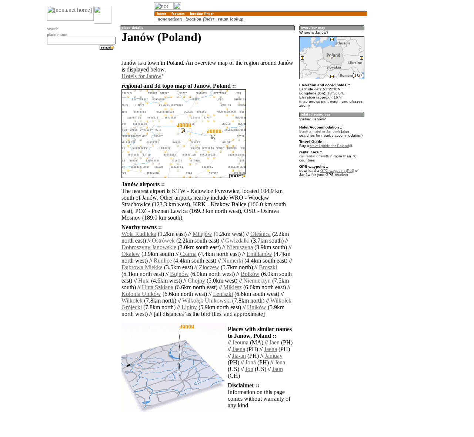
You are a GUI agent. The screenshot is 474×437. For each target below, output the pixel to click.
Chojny (196, 280)
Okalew (130, 254)
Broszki (268, 267)
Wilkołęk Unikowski (206, 300)
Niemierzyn (257, 280)
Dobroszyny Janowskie (148, 247)
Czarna (188, 254)
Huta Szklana (157, 287)
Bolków (250, 274)
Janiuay (274, 356)
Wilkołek (132, 300)
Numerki (232, 260)
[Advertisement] (403, 122)
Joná (250, 362)
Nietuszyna (240, 247)
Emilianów (259, 254)
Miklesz (232, 287)
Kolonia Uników (141, 294)
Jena (280, 362)
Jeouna (240, 342)
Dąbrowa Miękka (142, 267)
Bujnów (179, 274)
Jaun (277, 369)
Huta (144, 280)
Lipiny (189, 307)
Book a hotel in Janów (318, 131)
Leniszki (223, 294)
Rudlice (163, 260)
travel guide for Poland (329, 146)
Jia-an (239, 356)
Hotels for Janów (141, 76)
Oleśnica (260, 234)
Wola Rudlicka (138, 234)
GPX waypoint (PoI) (337, 171)
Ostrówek (163, 240)
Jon (249, 369)
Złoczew (209, 267)
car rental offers (312, 156)
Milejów (202, 234)
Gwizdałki (237, 240)
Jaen (274, 342)
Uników (256, 307)
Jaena (238, 349)
